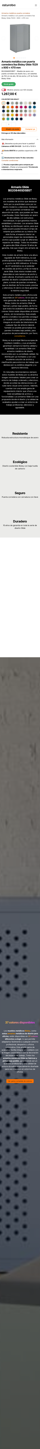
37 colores (20, 298)
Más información (7, 139)
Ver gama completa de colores (20, 1081)
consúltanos (19, 336)
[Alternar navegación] (36, 5)
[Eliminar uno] (4, 124)
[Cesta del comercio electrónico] (30, 5)
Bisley (27, 1031)
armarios (11, 1033)
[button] (3, 38)
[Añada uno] (13, 124)
